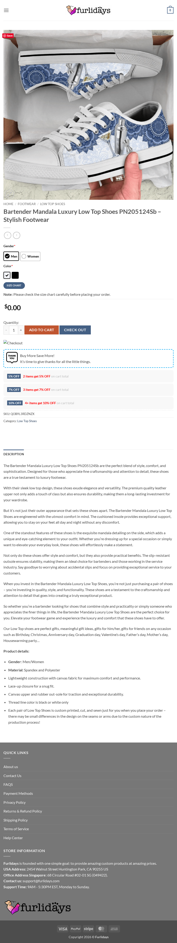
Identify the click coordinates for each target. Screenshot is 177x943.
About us (10, 766)
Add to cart (41, 330)
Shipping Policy (15, 820)
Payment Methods (18, 793)
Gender (9, 246)
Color (8, 266)
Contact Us (12, 775)
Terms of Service (16, 829)
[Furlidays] (88, 10)
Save (10, 35)
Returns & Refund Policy (22, 811)
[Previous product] (16, 235)
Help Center (13, 838)
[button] (6, 10)
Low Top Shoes (52, 204)
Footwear (27, 204)
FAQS (8, 784)
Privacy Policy (14, 802)
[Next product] (7, 235)
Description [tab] (13, 454)
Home (8, 204)
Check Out (75, 330)
